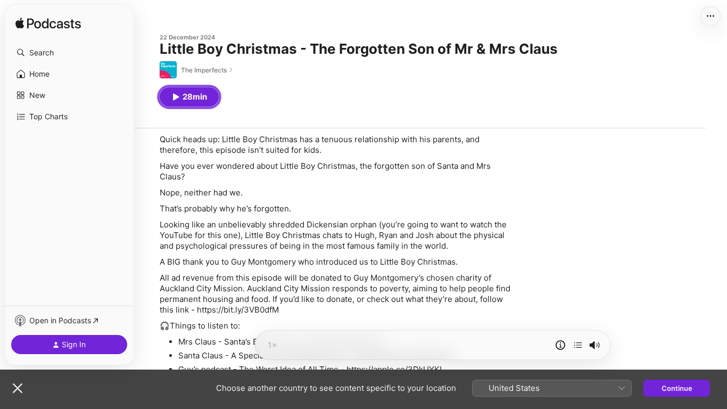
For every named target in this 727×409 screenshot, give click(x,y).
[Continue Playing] (578, 345)
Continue (677, 388)
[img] (48, 24)
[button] (69, 53)
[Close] (17, 388)
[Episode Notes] (560, 345)
